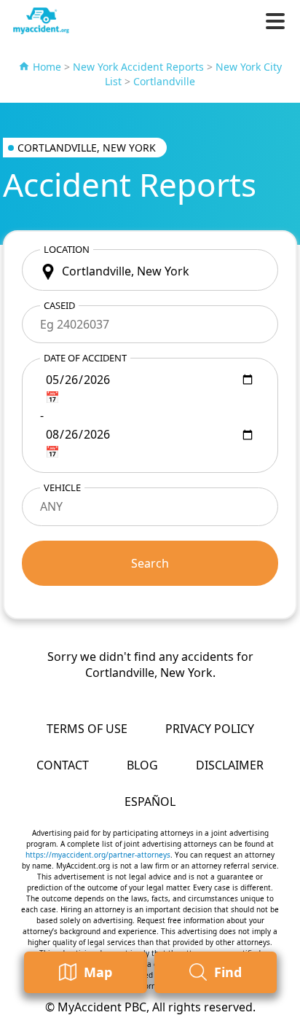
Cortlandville (164, 81)
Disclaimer (230, 765)
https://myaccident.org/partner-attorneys (97, 855)
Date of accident (85, 357)
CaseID (59, 305)
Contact (62, 765)
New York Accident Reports (138, 67)
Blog (142, 765)
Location (67, 249)
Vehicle (62, 487)
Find (228, 972)
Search (150, 563)
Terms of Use (87, 729)
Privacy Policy (209, 729)
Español (150, 801)
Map (98, 972)
